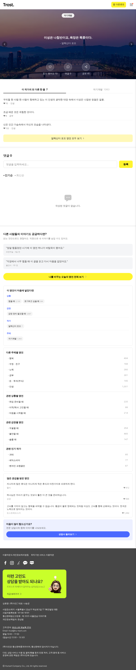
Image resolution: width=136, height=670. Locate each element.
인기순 (9, 175)
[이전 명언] (4, 44)
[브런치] (18, 563)
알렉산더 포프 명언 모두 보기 (66, 138)
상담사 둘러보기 (66, 534)
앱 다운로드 (118, 4)
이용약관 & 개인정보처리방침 (16, 555)
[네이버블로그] (31, 563)
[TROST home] (9, 5)
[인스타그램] (12, 563)
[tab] (34, 90)
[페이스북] (5, 563)
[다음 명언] (131, 44)
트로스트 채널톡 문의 (21, 627)
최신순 (20, 175)
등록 (125, 164)
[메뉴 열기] (131, 5)
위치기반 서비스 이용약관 (42, 555)
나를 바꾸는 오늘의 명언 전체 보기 (66, 276)
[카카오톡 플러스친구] (25, 563)
